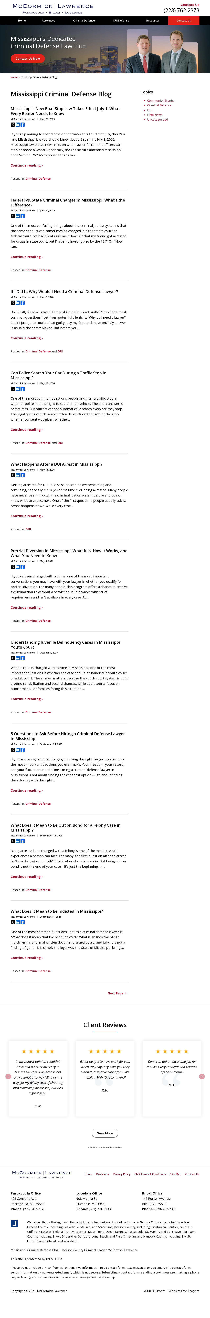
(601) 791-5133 (100, 1209)
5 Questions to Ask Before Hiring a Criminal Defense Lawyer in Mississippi (68, 736)
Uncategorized (157, 119)
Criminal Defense (84, 20)
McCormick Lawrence (52, 1291)
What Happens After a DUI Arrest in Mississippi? (56, 464)
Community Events (160, 100)
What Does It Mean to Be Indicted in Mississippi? (57, 911)
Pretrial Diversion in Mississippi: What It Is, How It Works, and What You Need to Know (69, 553)
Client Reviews (105, 1024)
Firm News (154, 115)
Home (22, 20)
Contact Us (190, 4)
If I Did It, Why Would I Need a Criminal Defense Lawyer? (64, 291)
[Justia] (14, 1223)
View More (105, 1133)
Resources (153, 20)
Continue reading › (27, 165)
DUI (60, 351)
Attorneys (48, 20)
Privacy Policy (122, 1174)
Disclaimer (102, 1174)
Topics (147, 92)
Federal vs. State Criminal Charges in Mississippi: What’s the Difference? (68, 202)
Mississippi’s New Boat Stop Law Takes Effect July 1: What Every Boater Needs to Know (65, 111)
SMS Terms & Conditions (150, 1174)
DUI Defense (121, 20)
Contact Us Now (28, 58)
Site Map (175, 1174)
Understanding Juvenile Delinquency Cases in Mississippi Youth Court (65, 645)
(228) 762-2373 (181, 10)
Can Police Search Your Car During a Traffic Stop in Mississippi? (58, 375)
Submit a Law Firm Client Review (105, 1147)
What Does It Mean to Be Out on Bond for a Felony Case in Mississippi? (66, 828)
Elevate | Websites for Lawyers (171, 1291)
